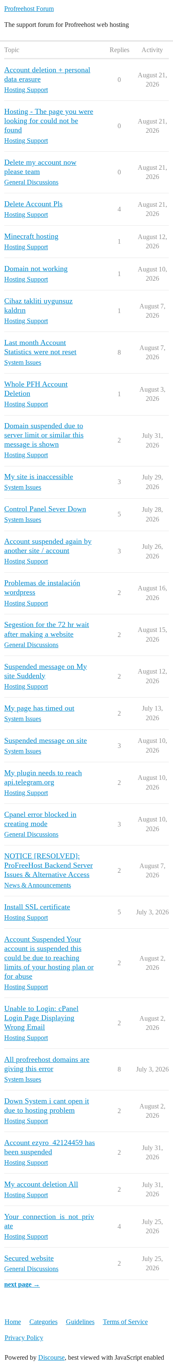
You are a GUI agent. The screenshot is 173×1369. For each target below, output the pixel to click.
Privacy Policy (24, 1337)
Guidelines (80, 1321)
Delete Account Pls (33, 204)
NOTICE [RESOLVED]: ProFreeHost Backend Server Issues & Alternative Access (48, 865)
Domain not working (36, 268)
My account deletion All (41, 1184)
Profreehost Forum (29, 8)
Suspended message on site (45, 740)
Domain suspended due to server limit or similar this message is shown (44, 434)
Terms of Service (125, 1321)
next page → (22, 1284)
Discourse (51, 1357)
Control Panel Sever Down (45, 509)
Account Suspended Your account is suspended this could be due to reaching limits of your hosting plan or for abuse (49, 957)
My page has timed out (39, 708)
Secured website (29, 1258)
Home (13, 1321)
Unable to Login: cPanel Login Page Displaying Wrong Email (41, 1017)
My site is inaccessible (38, 476)
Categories (43, 1321)
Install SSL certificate (37, 907)
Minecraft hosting (31, 236)
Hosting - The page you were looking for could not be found (48, 120)
